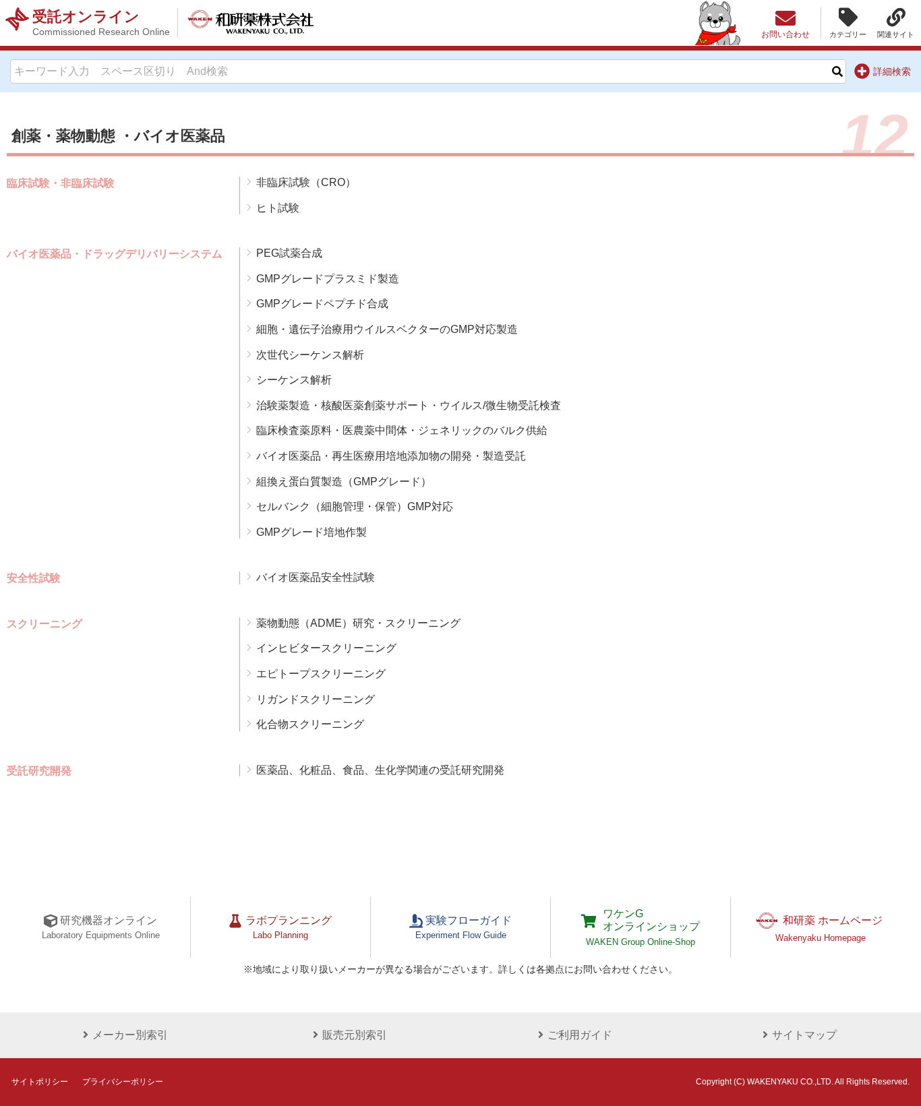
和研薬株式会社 (250, 22)
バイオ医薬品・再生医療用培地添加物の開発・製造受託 (391, 456)
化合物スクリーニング (310, 724)
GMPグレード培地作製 (311, 532)
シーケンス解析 (294, 380)
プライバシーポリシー (122, 1081)
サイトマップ (804, 1035)
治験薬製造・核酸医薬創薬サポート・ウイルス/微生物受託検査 (408, 405)
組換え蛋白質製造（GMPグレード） (344, 481)
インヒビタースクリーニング (326, 648)
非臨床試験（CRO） (306, 182)
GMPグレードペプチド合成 (322, 303)
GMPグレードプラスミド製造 (327, 278)
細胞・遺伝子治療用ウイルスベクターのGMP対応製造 (387, 329)
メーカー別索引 (130, 1035)
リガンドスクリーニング (315, 699)
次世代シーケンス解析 (310, 355)
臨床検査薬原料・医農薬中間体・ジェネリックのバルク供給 (401, 430)
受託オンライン (101, 22)
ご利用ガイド (579, 1035)
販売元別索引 (354, 1035)
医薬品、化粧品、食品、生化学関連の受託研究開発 (380, 770)
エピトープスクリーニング (321, 673)
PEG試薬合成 (289, 253)
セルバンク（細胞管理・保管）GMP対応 (354, 506)
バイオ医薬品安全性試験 (315, 577)
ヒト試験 (277, 208)
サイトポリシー (39, 1081)
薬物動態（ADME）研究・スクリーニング (358, 623)
